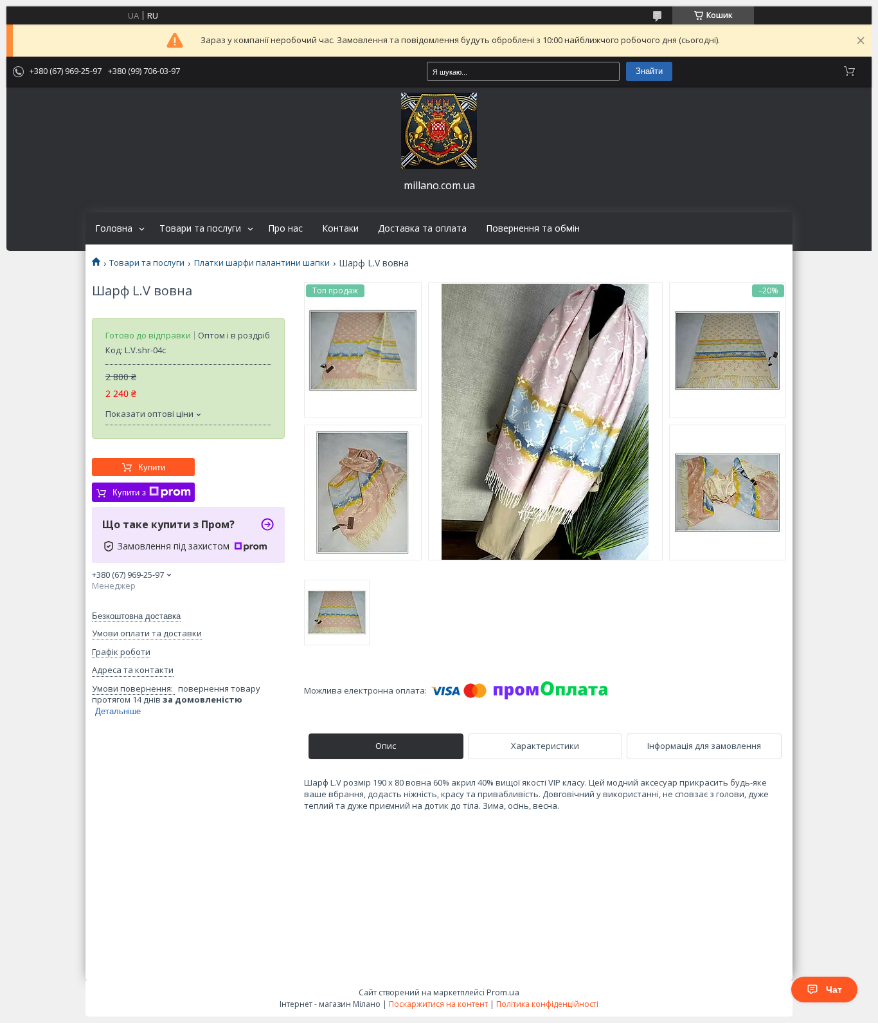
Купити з (129, 492)
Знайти (649, 71)
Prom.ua (503, 992)
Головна (113, 228)
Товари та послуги (200, 228)
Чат (834, 989)
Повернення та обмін (533, 228)
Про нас (285, 228)
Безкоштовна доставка (136, 616)
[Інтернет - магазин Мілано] (439, 131)
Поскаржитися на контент (438, 1004)
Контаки (340, 228)
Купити (151, 467)
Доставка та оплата (422, 228)
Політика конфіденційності (547, 1004)
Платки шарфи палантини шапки (262, 262)
